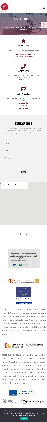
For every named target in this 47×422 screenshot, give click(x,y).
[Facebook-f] (20, 234)
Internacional (23, 108)
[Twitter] (27, 234)
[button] (44, 25)
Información (23, 103)
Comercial (23, 105)
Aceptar (24, 419)
